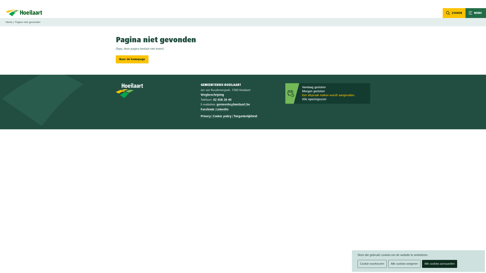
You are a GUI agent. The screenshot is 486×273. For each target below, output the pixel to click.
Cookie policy (222, 116)
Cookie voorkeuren (372, 263)
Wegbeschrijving (212, 94)
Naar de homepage (132, 59)
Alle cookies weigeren (404, 263)
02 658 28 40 (222, 99)
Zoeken (457, 13)
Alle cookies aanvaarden (439, 263)
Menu (475, 13)
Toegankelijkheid (245, 116)
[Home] (24, 13)
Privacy (206, 116)
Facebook (207, 109)
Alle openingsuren (314, 99)
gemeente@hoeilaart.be (233, 104)
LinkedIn (222, 109)
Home (9, 22)
